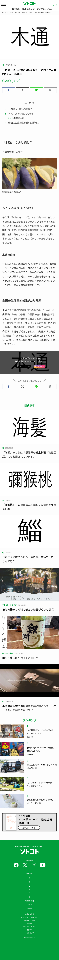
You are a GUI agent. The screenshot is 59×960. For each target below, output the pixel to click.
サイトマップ (29, 933)
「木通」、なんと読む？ (20, 109)
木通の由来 (18, 117)
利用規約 (29, 923)
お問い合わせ (29, 914)
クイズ (16, 81)
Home (4, 12)
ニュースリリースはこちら (29, 917)
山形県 (6, 81)
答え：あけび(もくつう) (20, 113)
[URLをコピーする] (50, 90)
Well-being (29, 900)
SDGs (29, 904)
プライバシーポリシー (29, 926)
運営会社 (29, 930)
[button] (8, 90)
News (29, 908)
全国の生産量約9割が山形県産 (23, 122)
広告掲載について (29, 920)
